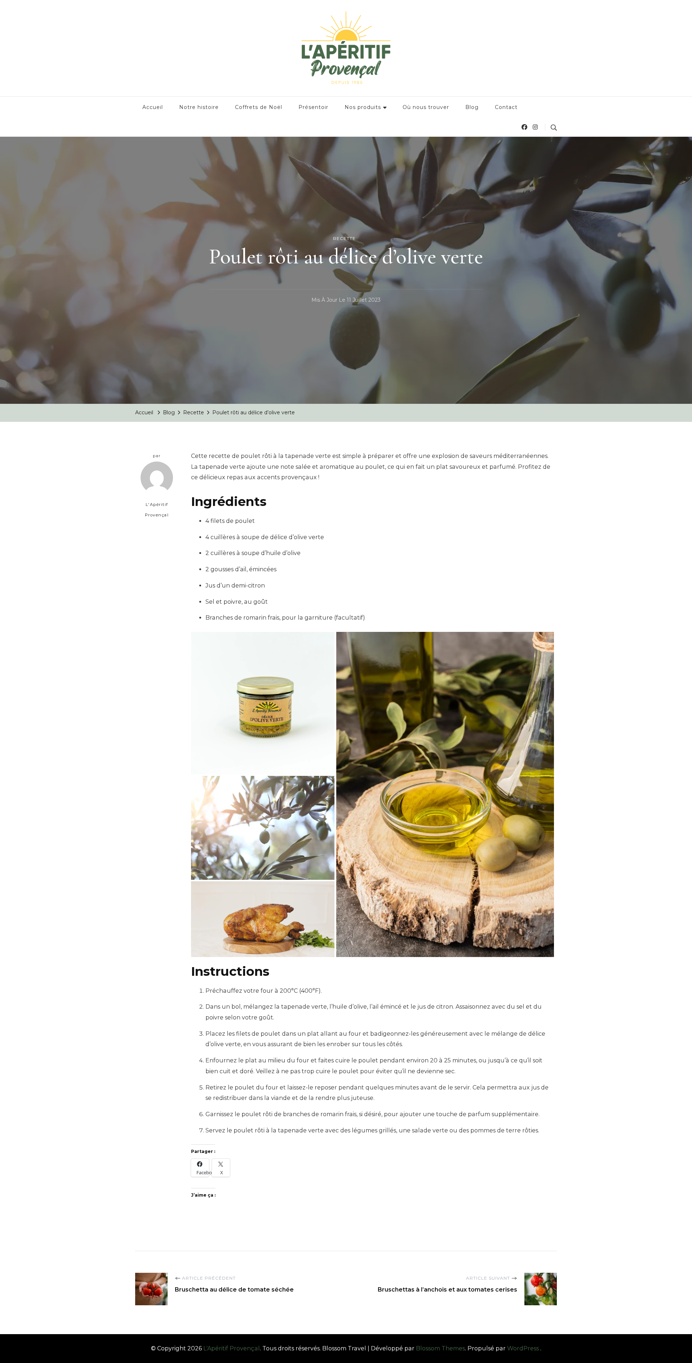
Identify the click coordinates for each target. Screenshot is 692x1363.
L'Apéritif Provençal (157, 510)
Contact (506, 107)
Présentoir (313, 107)
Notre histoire (199, 107)
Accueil (152, 107)
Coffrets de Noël (258, 107)
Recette (344, 238)
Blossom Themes (440, 1348)
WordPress (523, 1348)
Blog (472, 107)
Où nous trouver (426, 107)
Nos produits (363, 107)
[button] (262, 703)
